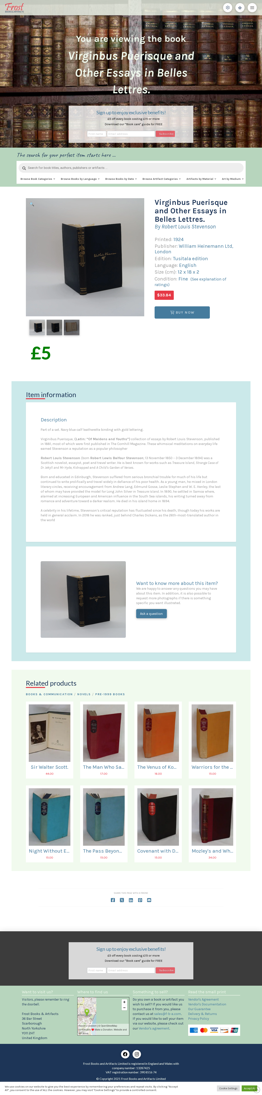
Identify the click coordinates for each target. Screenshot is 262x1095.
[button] (227, 7)
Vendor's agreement (154, 1028)
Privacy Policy (198, 1018)
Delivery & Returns (202, 1014)
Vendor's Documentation (207, 1004)
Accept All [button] (249, 1088)
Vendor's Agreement (203, 999)
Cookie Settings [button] (228, 1088)
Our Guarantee (199, 1009)
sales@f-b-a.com (167, 1014)
